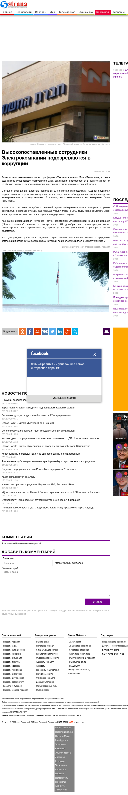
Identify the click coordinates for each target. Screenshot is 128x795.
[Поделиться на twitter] (52, 331)
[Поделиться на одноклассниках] (22, 331)
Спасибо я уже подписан (64, 398)
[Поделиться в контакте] (45, 331)
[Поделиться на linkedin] (60, 331)
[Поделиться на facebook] (30, 331)
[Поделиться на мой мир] (37, 331)
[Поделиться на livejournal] (75, 331)
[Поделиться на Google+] (67, 331)
